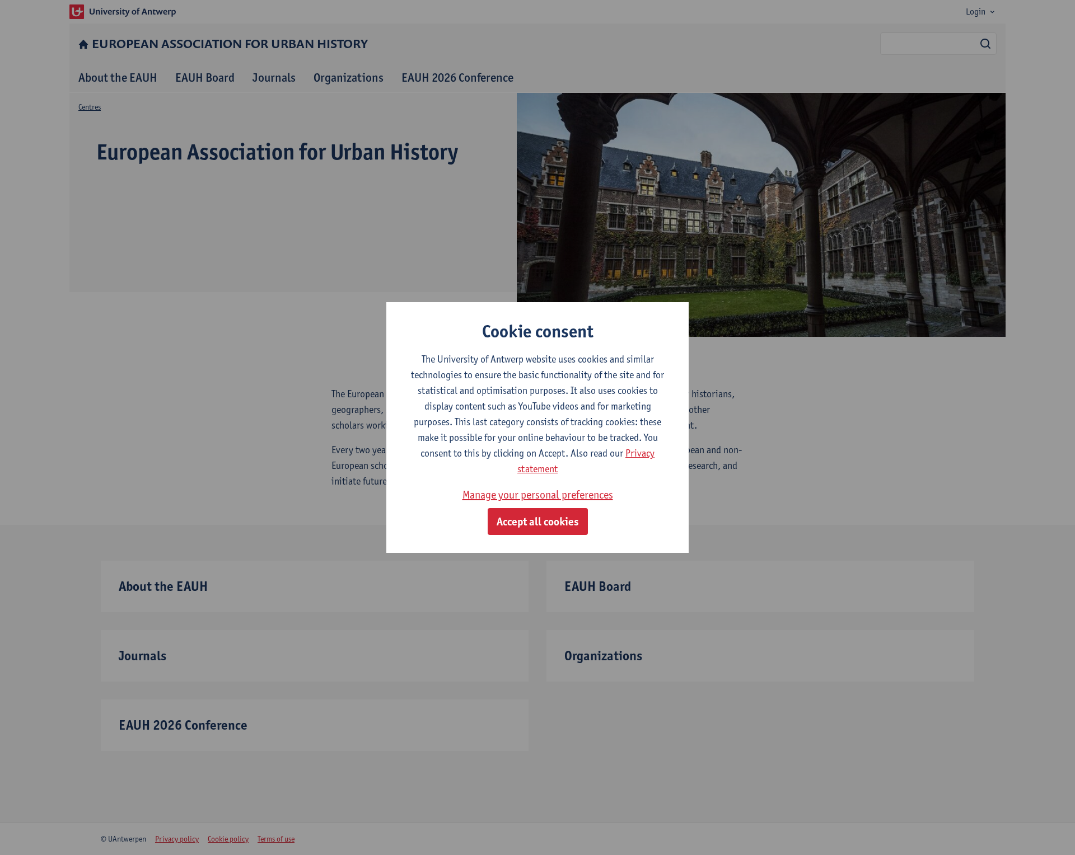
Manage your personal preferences (537, 494)
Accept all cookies (538, 521)
